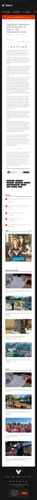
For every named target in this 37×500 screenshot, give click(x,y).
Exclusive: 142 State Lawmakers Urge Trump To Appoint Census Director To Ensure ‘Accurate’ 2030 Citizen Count (18, 459)
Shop (7, 230)
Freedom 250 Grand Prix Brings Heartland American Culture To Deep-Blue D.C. (17, 412)
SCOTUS (8, 186)
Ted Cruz (20, 186)
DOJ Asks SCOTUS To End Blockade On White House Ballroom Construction (17, 360)
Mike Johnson (23, 184)
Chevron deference (19, 180)
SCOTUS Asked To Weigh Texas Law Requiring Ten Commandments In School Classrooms (15, 337)
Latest (7, 369)
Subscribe (24, 493)
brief (23, 112)
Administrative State (10, 180)
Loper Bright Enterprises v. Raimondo (13, 184)
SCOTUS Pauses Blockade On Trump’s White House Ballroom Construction (17, 314)
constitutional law (10, 182)
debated (10, 104)
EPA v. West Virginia (15, 88)
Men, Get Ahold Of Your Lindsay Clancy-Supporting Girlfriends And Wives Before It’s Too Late (17, 436)
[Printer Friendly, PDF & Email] (25, 47)
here (7, 165)
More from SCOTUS (11, 270)
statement (9, 69)
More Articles (26, 172)
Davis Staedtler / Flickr (23, 41)
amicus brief (21, 57)
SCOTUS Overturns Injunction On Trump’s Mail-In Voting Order (18, 291)
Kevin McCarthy (27, 182)
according (12, 143)
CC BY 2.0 (29, 41)
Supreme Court (14, 186)
